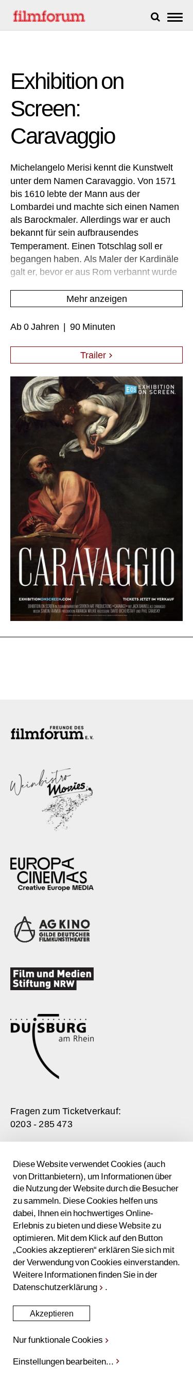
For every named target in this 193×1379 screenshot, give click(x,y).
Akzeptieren (52, 1313)
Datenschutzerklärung (55, 1286)
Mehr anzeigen (96, 298)
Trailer (94, 354)
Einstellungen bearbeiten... (63, 1361)
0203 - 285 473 (41, 1123)
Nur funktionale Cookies (58, 1339)
